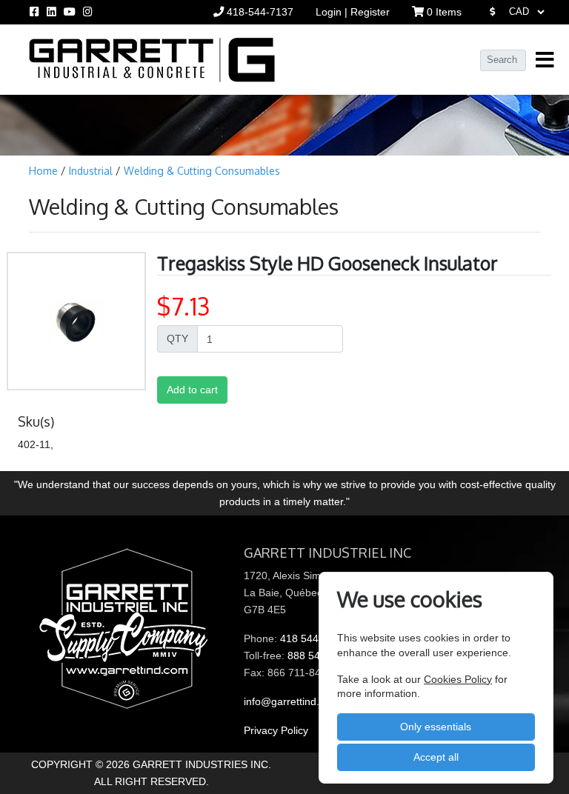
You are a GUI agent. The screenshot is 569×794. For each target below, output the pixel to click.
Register (370, 12)
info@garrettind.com (291, 701)
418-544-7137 (258, 12)
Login (330, 12)
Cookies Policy (458, 679)
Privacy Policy (276, 730)
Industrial (92, 170)
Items (444, 12)
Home (45, 170)
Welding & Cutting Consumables (202, 170)
